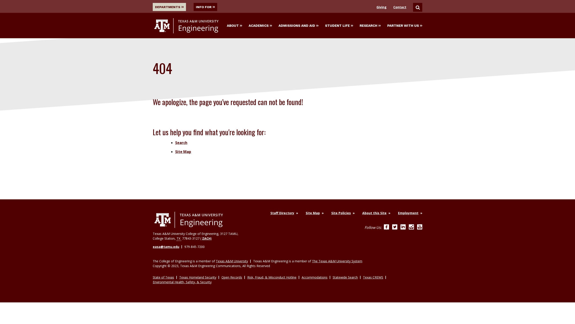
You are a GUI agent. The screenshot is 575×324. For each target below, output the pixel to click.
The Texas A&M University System (337, 261)
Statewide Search (345, 277)
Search (181, 142)
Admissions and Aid (297, 26)
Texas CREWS (373, 277)
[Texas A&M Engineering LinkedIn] (403, 227)
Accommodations (314, 277)
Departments (167, 7)
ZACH (206, 238)
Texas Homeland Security (197, 277)
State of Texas (163, 277)
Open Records (231, 277)
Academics (259, 26)
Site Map (183, 151)
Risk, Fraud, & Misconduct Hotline (271, 277)
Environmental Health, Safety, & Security (182, 282)
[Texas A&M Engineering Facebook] (386, 227)
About (233, 26)
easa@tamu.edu (166, 247)
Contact (399, 7)
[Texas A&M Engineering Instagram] (411, 227)
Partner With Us (403, 26)
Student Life (337, 26)
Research (368, 26)
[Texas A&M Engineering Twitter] (394, 227)
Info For (204, 7)
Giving (381, 7)
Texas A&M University (232, 261)
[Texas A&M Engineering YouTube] (419, 227)
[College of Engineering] (189, 220)
